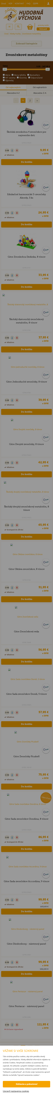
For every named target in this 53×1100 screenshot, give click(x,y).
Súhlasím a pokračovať (26, 1084)
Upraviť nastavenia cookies (16, 1091)
